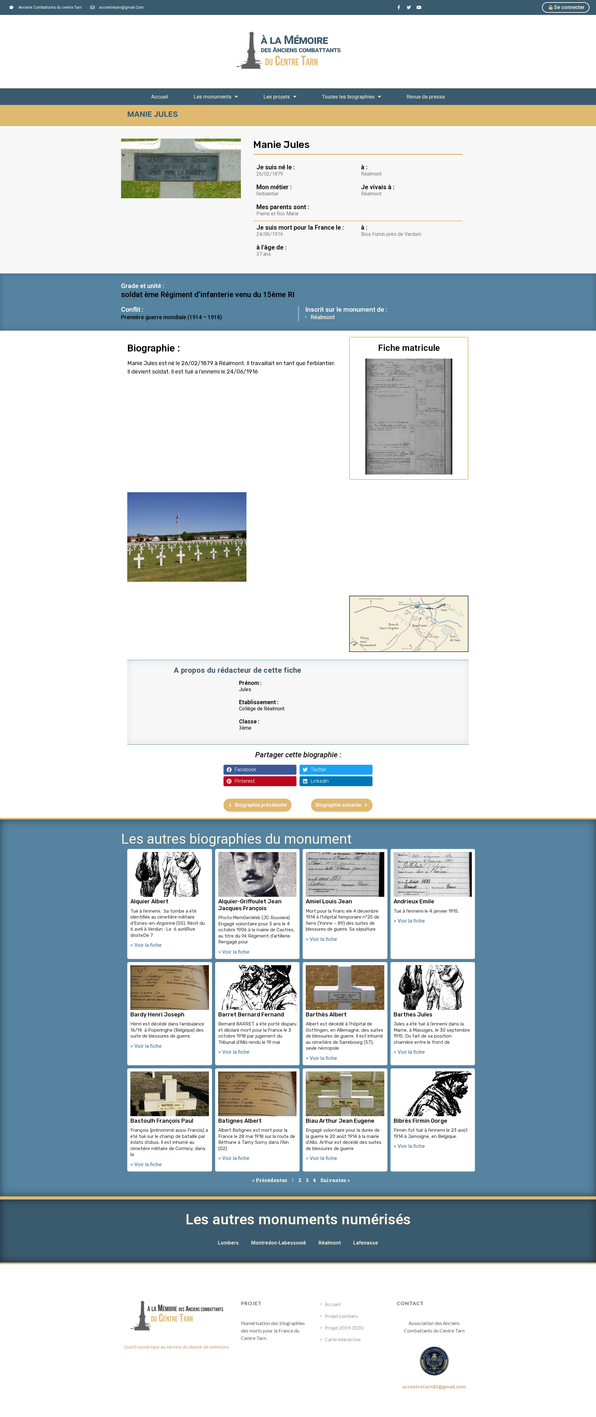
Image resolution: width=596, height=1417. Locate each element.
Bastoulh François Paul (161, 1120)
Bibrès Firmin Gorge (420, 1120)
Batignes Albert (240, 1120)
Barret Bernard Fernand (251, 1014)
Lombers (228, 1243)
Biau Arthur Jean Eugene (340, 1120)
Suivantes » (335, 1180)
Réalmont (323, 317)
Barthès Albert (326, 1014)
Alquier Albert (149, 901)
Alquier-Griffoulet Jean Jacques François (250, 905)
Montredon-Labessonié (278, 1243)
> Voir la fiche (145, 945)
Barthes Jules (413, 1014)
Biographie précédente (261, 805)
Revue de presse (426, 97)
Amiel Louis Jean (329, 901)
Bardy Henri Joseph (157, 1014)
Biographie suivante (338, 805)
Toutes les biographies (348, 97)
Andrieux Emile (414, 901)
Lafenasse (365, 1243)
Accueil (159, 97)
